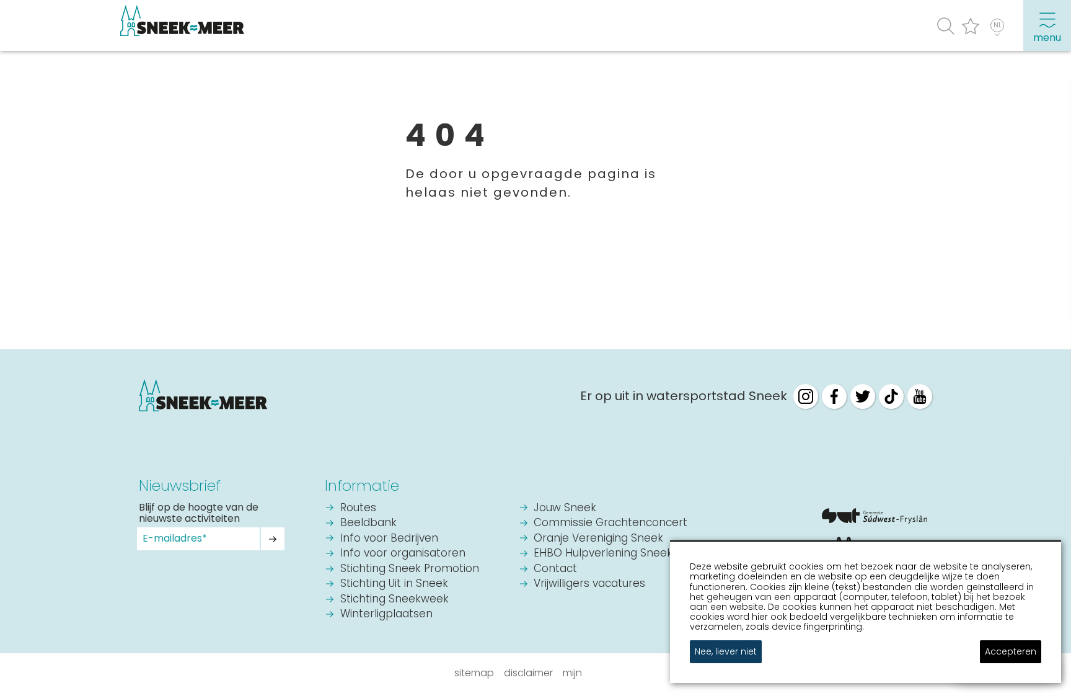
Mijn (572, 673)
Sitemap (474, 673)
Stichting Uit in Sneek (394, 584)
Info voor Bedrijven (389, 538)
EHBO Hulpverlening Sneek (603, 553)
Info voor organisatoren (402, 553)
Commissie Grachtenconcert (610, 523)
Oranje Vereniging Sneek (598, 538)
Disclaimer (528, 673)
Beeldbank (368, 523)
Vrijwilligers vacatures (589, 584)
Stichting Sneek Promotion (409, 569)
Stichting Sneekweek (394, 599)
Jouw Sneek (565, 508)
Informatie (362, 485)
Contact (555, 569)
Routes (358, 508)
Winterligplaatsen (386, 614)
